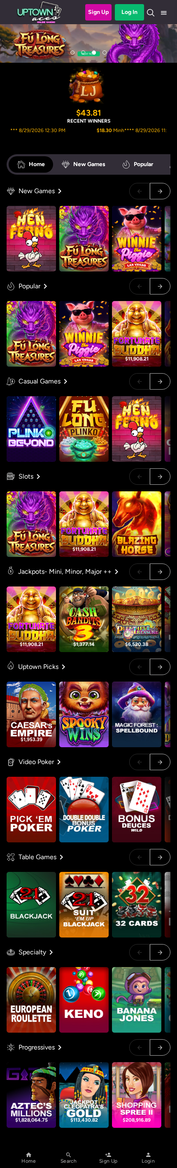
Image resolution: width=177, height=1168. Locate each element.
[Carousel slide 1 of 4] (72, 52)
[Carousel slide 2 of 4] (83, 52)
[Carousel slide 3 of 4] (94, 52)
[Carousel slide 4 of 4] (104, 52)
